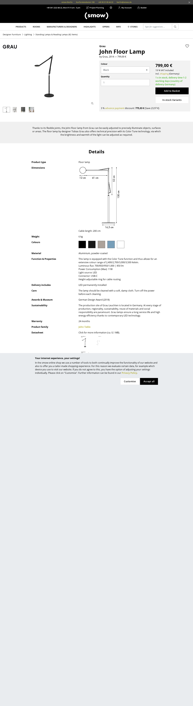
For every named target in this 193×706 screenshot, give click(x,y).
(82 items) (56, 34)
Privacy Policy (129, 372)
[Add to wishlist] (187, 46)
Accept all (149, 381)
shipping (164, 73)
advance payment (114, 108)
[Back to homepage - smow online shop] (96, 15)
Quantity (105, 76)
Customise (130, 381)
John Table (84, 326)
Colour (104, 64)
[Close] (189, 2)
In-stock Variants (172, 100)
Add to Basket (172, 90)
